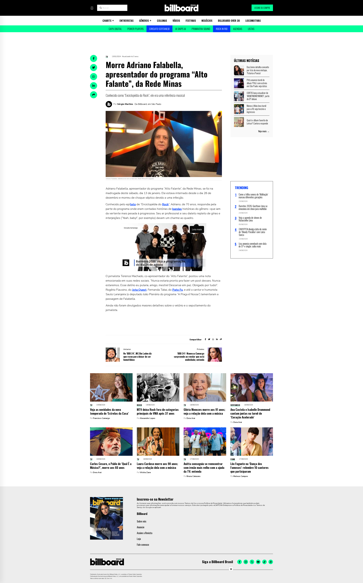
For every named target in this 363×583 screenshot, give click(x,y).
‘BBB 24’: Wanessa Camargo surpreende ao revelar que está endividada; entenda (189, 356)
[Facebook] (239, 562)
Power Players (135, 29)
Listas (251, 29)
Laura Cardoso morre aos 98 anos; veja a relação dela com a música (157, 465)
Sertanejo (235, 405)
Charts (107, 20)
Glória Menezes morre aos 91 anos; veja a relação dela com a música (204, 411)
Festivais (191, 20)
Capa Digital (115, 29)
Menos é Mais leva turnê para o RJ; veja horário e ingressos (256, 109)
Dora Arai (191, 418)
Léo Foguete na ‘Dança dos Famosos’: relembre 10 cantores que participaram (249, 467)
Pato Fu (177, 290)
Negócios (206, 20)
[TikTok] (264, 562)
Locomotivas (253, 20)
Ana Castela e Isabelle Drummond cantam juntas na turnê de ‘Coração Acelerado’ (250, 413)
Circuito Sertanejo (159, 29)
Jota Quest (139, 290)
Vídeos (176, 20)
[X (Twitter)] (252, 562)
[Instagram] (245, 562)
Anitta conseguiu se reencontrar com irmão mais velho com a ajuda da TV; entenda (204, 467)
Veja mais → (263, 131)
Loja (139, 539)
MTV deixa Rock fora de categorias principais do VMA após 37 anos (158, 411)
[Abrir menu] (92, 8)
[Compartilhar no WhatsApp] (93, 76)
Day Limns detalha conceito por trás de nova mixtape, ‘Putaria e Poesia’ (258, 70)
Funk (232, 459)
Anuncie (140, 527)
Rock (165, 204)
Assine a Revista (144, 533)
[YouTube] (258, 562)
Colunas (162, 20)
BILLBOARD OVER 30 (229, 20)
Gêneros (144, 20)
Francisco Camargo (101, 418)
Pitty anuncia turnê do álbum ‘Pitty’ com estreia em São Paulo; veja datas (257, 83)
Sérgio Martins (125, 104)
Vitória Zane (145, 472)
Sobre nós (141, 521)
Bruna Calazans (193, 476)
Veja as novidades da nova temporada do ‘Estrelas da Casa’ (109, 411)
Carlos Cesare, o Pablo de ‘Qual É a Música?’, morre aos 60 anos (110, 465)
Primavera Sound (201, 29)
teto (133, 204)
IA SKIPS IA (180, 29)
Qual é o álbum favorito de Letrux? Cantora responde (257, 122)
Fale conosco (143, 544)
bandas (177, 209)
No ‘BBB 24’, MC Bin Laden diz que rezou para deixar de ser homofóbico (137, 356)
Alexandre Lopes (147, 418)
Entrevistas (126, 20)
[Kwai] (270, 562)
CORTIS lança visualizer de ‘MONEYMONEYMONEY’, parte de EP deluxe (258, 96)
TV (107, 56)
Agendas (237, 29)
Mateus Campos (240, 476)
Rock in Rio (221, 29)
